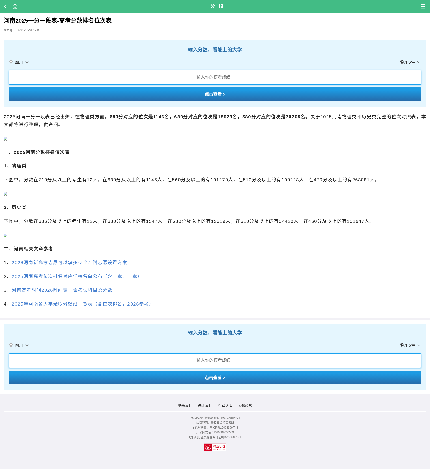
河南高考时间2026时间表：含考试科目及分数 (62, 290)
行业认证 (225, 405)
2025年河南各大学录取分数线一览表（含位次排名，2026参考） (83, 303)
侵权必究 (245, 405)
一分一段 (214, 6)
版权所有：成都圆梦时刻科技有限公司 (215, 418)
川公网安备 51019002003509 (215, 432)
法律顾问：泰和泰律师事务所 (215, 422)
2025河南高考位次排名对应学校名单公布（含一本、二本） (77, 276)
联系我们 (185, 405)
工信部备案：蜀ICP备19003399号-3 (215, 427)
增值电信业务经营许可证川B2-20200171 (215, 437)
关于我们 (205, 405)
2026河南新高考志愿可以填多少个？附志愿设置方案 (69, 262)
